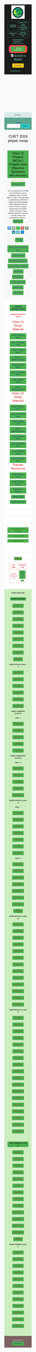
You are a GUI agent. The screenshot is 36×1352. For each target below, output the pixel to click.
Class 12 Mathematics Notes (18, 430)
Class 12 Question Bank (18, 460)
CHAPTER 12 (18, 891)
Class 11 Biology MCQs (18, 381)
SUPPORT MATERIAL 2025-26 (18, 308)
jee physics (18, 271)
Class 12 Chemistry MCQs (18, 445)
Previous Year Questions (18, 490)
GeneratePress (18, 1343)
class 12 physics (18, 255)
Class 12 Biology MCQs (18, 452)
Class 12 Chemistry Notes (18, 415)
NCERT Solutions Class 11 (18, 476)
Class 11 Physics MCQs (18, 366)
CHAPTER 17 (18, 1118)
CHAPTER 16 (18, 1111)
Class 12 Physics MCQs (18, 438)
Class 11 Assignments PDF (18, 388)
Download (22, 575)
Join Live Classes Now (18, 49)
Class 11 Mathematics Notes (18, 359)
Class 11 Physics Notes (18, 336)
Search (18, 123)
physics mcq (18, 287)
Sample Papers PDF (18, 502)
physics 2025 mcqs (17, 282)
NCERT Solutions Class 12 (18, 483)
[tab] (18, 530)
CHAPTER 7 (18, 646)
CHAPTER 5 (18, 632)
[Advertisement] (18, 93)
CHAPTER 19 (18, 1131)
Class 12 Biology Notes (18, 423)
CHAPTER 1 (18, 606)
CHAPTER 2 (18, 612)
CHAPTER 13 (18, 897)
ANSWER (18, 659)
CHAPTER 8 (18, 652)
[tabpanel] (18, 404)
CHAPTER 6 (18, 639)
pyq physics (18, 293)
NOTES (19, 240)
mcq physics (18, 277)
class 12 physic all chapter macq (18, 249)
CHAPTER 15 (18, 1104)
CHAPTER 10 (18, 795)
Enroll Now (18, 65)
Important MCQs (18, 497)
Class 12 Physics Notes (18, 408)
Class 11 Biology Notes (18, 351)
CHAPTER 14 (18, 904)
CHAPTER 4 (18, 626)
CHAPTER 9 (18, 788)
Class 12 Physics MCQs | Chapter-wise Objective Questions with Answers (18, 164)
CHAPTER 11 (18, 884)
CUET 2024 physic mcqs (18, 261)
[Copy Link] (26, 228)
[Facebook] (9, 228)
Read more (18, 221)
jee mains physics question (18, 266)
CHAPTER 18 (18, 1125)
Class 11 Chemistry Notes (18, 344)
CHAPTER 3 (18, 619)
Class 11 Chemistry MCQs (18, 373)
